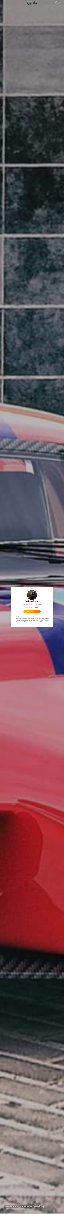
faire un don (31, 611)
